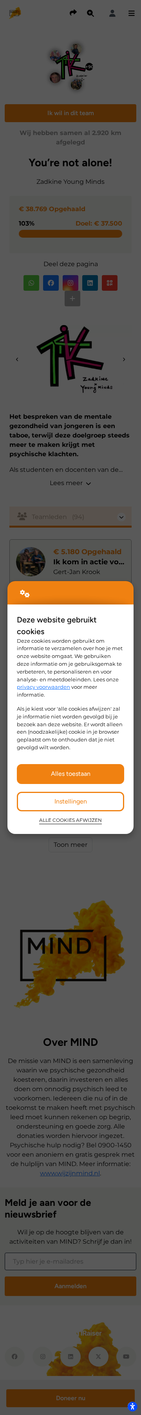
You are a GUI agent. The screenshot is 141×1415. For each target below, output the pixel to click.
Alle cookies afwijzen (70, 820)
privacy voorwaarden (43, 687)
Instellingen (70, 801)
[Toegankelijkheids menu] (132, 1406)
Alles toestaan (70, 773)
